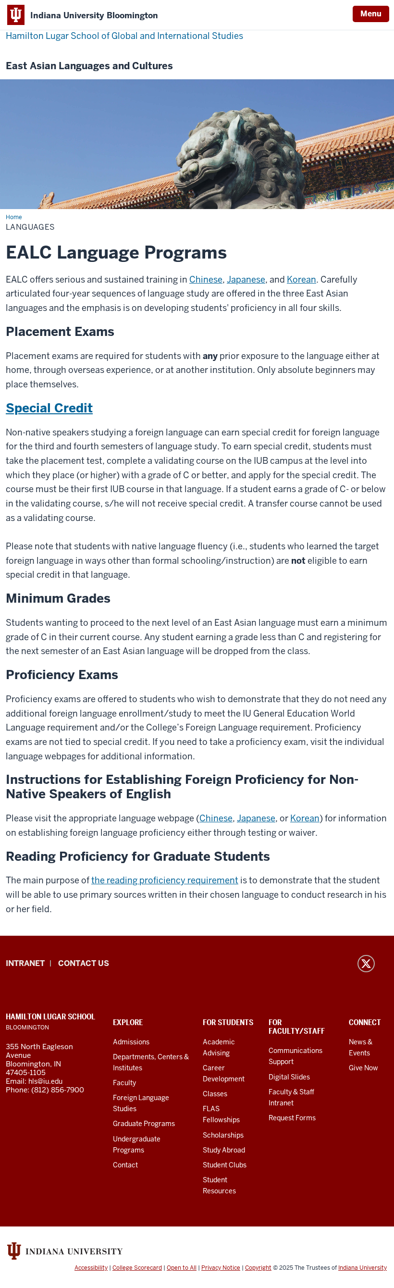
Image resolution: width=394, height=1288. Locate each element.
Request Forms (292, 1118)
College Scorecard (137, 1268)
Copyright (258, 1268)
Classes (215, 1094)
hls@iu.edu (45, 1081)
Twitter (366, 963)
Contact (125, 1165)
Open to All (182, 1268)
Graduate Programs (144, 1123)
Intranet (25, 963)
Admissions (131, 1042)
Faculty (124, 1082)
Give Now (363, 1068)
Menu (371, 14)
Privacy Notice (220, 1268)
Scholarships (223, 1135)
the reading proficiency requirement (164, 880)
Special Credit (49, 408)
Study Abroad (224, 1150)
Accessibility (91, 1268)
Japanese (246, 279)
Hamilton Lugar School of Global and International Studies (124, 35)
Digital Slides (289, 1077)
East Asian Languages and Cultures (89, 66)
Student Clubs (224, 1165)
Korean (301, 279)
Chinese (205, 279)
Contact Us (83, 963)
